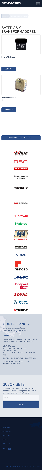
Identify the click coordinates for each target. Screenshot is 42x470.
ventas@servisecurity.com (18, 361)
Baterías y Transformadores (19, 16)
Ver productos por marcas (19, 138)
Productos (5, 16)
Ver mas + (9, 69)
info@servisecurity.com (11, 364)
